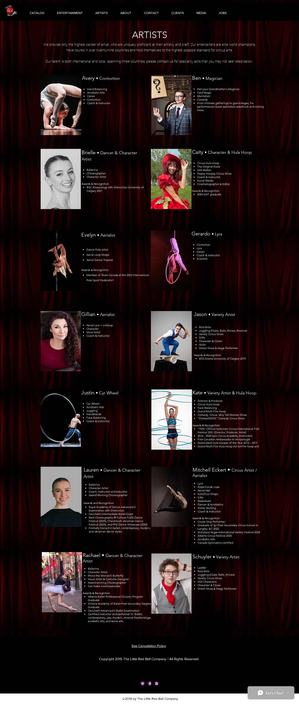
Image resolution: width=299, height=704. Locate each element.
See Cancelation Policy (149, 646)
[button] (66, 12)
